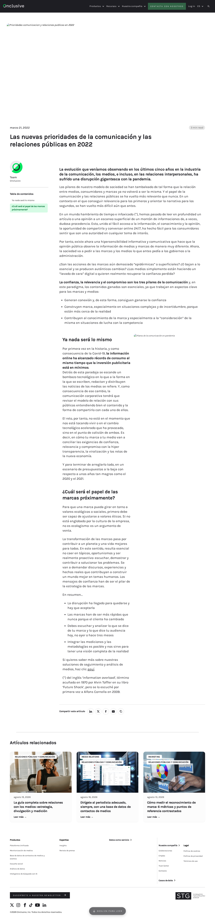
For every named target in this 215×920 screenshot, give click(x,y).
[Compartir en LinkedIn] (91, 711)
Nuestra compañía (132, 6)
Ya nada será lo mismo (23, 200)
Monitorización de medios (21, 850)
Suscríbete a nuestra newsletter (37, 895)
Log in (191, 6)
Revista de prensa (67, 850)
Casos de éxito (166, 880)
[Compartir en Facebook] (106, 711)
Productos (95, 6)
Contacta (163, 871)
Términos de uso (191, 861)
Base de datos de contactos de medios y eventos (27, 857)
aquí (91, 669)
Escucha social (16, 864)
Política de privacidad (193, 856)
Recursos (111, 6)
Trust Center (164, 866)
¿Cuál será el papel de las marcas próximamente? (28, 208)
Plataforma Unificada (19, 845)
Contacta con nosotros (167, 6)
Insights (63, 845)
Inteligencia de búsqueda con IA (23, 874)
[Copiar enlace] (121, 711)
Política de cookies (192, 851)
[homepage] (13, 6)
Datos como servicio (119, 840)
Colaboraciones (165, 851)
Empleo (162, 856)
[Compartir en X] (98, 711)
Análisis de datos (17, 869)
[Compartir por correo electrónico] (113, 711)
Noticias (162, 861)
